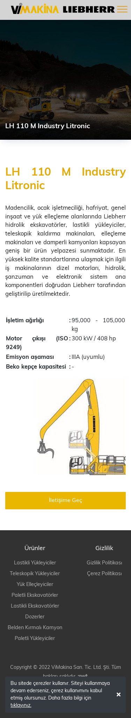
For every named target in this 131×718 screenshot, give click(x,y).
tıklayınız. (20, 705)
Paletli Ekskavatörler (35, 595)
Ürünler (34, 548)
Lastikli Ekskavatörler (35, 606)
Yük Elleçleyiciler (35, 584)
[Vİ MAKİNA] (60, 8)
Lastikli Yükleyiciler (35, 563)
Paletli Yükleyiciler (35, 638)
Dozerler (34, 617)
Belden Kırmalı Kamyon (35, 628)
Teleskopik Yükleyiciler (35, 574)
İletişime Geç (65, 500)
